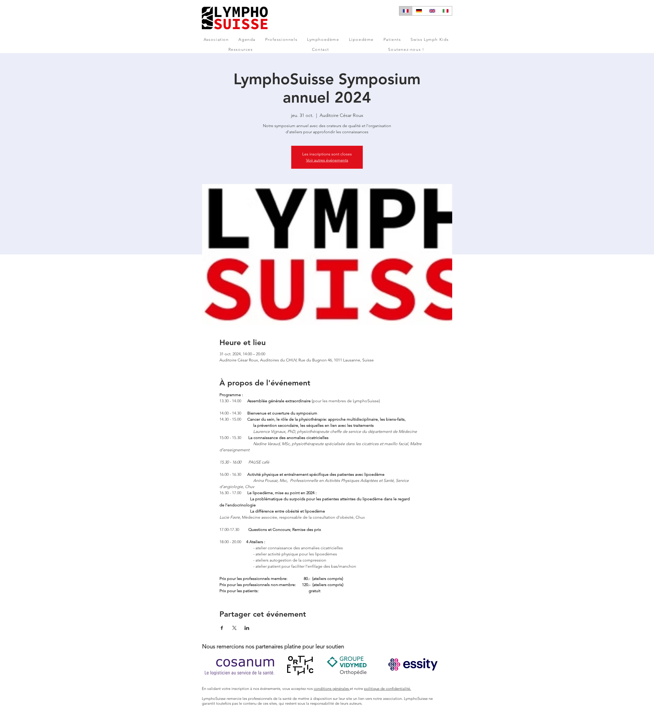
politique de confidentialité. (387, 688)
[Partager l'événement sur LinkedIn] (246, 628)
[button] (216, 39)
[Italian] (445, 10)
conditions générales (332, 688)
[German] (419, 10)
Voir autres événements (327, 160)
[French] (405, 10)
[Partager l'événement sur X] (234, 628)
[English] (432, 10)
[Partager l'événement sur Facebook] (221, 628)
